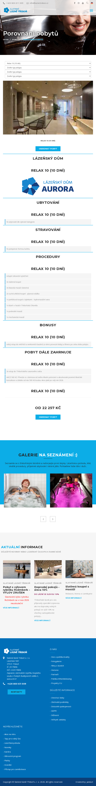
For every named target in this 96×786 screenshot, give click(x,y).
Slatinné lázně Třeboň (16, 583)
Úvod (6, 40)
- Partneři (54, 674)
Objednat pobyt (48, 149)
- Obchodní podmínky (59, 702)
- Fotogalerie (56, 661)
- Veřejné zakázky (58, 719)
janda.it (90, 782)
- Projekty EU (56, 683)
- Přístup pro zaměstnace (14, 769)
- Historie (54, 670)
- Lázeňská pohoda (11, 743)
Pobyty (16, 40)
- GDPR (53, 711)
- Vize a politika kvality (60, 657)
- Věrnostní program (12, 756)
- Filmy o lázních (57, 665)
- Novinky (7, 747)
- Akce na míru (9, 734)
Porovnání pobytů (33, 40)
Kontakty (16, 692)
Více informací (11, 608)
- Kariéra (7, 751)
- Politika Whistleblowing (61, 679)
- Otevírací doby (57, 697)
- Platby (6, 760)
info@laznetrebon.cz (39, 3)
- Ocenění (7, 765)
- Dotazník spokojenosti (60, 706)
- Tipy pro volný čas (12, 738)
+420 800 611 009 (14, 3)
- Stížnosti (54, 715)
